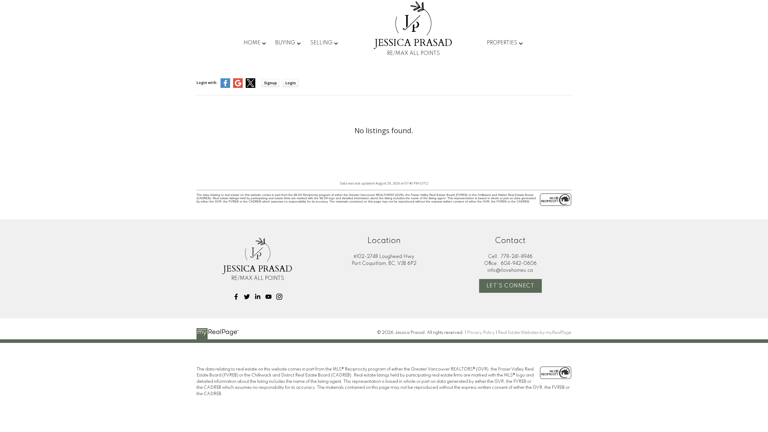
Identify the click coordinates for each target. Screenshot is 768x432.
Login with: (207, 82)
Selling (321, 43)
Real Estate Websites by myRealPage (535, 333)
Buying (285, 43)
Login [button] (290, 83)
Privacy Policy (481, 333)
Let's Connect (511, 286)
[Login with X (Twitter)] (250, 86)
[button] (236, 297)
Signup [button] (270, 83)
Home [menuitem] (252, 43)
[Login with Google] (238, 86)
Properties (502, 43)
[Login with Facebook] (225, 86)
